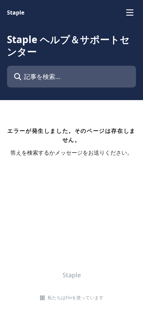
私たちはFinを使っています (75, 297)
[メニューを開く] (130, 12)
